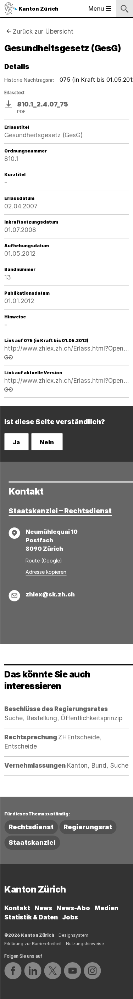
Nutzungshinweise (85, 943)
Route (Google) (44, 561)
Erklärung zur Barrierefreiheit (33, 943)
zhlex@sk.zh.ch (50, 594)
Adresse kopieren (46, 572)
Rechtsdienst (31, 827)
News (43, 908)
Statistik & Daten (31, 917)
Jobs (70, 917)
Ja (16, 442)
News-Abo (73, 908)
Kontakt (17, 908)
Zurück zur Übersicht (43, 31)
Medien (106, 908)
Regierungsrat (87, 827)
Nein (47, 442)
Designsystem (73, 935)
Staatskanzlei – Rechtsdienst (60, 511)
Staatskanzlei (32, 842)
